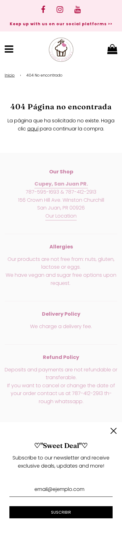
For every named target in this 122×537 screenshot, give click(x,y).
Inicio (10, 75)
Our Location (61, 215)
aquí (32, 128)
